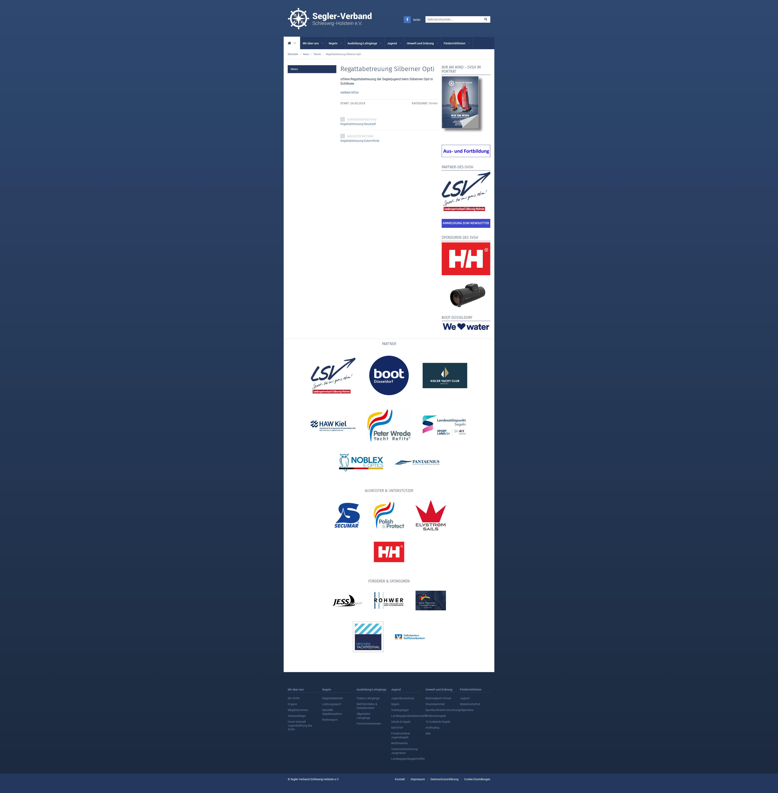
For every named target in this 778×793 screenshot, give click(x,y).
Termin (433, 103)
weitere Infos (349, 92)
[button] (485, 19)
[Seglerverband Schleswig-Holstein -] (330, 27)
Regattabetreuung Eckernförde (359, 140)
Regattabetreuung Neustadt (358, 124)
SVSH (416, 19)
